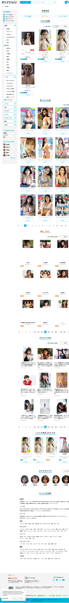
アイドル (33, 549)
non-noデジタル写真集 (10, 91)
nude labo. (33, 518)
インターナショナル (53, 531)
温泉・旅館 (52, 544)
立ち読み (45, 61)
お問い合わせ (58, 595)
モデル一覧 (12, 158)
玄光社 (8, 39)
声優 (55, 549)
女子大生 (62, 549)
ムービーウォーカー (10, 73)
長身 (65, 529)
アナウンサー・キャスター (47, 551)
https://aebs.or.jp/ (18, 588)
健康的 (23, 531)
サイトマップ (65, 595)
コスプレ (24, 523)
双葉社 (8, 70)
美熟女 (39, 536)
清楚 (32, 538)
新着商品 (5, 133)
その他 (5, 125)
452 (35, 332)
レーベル (6, 77)
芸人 (42, 553)
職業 (5, 121)
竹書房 (8, 56)
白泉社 (8, 64)
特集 (4, 137)
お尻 (40, 529)
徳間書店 (8, 59)
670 (61, 427)
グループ (36, 544)
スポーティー (42, 531)
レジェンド (34, 553)
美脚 (59, 529)
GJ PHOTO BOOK (10, 85)
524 (52, 427)
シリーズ (6, 104)
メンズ (44, 558)
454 (42, 332)
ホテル (44, 544)
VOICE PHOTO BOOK (51, 516)
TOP (3, 6)
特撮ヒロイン (24, 553)
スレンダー (25, 529)
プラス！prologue (34, 516)
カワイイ (57, 536)
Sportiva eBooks (9, 99)
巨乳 (33, 529)
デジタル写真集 (9, 14)
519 (35, 427)
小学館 (8, 51)
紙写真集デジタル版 (24, 516)
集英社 (8, 45)
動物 (51, 558)
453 (38, 332)
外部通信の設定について (42, 595)
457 (52, 332)
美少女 (23, 536)
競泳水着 (39, 523)
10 (56, 225)
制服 (32, 523)
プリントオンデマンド (62, 516)
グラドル (24, 549)
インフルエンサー (62, 551)
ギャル (63, 531)
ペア (22, 544)
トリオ (29, 544)
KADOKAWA (9, 34)
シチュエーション (8, 118)
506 (61, 332)
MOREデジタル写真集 (10, 88)
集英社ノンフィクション (11, 97)
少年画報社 (8, 53)
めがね (46, 523)
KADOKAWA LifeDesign (11, 37)
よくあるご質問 (51, 595)
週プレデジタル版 (9, 16)
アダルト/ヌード (58, 553)
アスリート (50, 553)
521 (42, 427)
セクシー (24, 538)
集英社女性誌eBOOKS (10, 94)
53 (65, 225)
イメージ (6, 114)
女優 (41, 549)
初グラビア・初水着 (34, 558)
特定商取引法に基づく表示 (30, 595)
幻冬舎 (8, 42)
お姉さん (32, 536)
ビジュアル (6, 111)
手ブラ (23, 558)
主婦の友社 (8, 48)
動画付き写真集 (42, 516)
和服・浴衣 (55, 523)
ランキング (5, 135)
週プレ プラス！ (9, 18)
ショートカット (49, 529)
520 (38, 427)
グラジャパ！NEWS (10, 20)
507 (64, 332)
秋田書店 (8, 28)
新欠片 (8, 62)
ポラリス (29, 518)
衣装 (5, 107)
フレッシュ (32, 531)
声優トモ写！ (23, 518)
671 (64, 427)
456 (49, 332)
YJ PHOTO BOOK (10, 83)
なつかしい (48, 536)
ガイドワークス (9, 31)
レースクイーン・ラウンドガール (29, 551)
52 (61, 225)
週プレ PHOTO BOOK (10, 80)
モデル (47, 549)
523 (49, 427)
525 (56, 427)
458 (56, 332)
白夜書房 (8, 67)
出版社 (5, 25)
